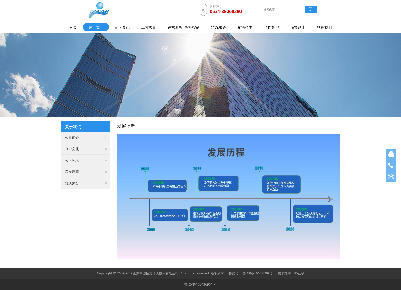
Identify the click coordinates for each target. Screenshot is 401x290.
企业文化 (72, 149)
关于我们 (95, 27)
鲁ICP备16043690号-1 (200, 284)
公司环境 (72, 160)
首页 (73, 27)
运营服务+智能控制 (184, 27)
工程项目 (148, 27)
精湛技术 (245, 27)
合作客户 (271, 27)
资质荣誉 (72, 183)
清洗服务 (218, 27)
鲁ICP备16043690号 (257, 273)
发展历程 (72, 171)
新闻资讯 (122, 27)
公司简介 (72, 137)
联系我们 (324, 27)
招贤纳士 (298, 27)
